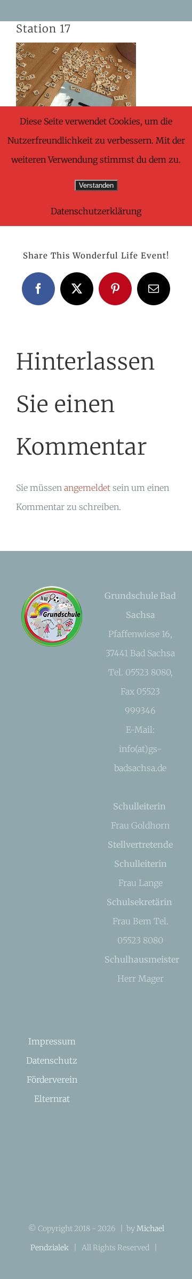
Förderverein (52, 1079)
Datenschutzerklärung (96, 211)
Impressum (52, 1041)
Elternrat (52, 1098)
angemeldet (87, 487)
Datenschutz (51, 1060)
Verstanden (96, 185)
